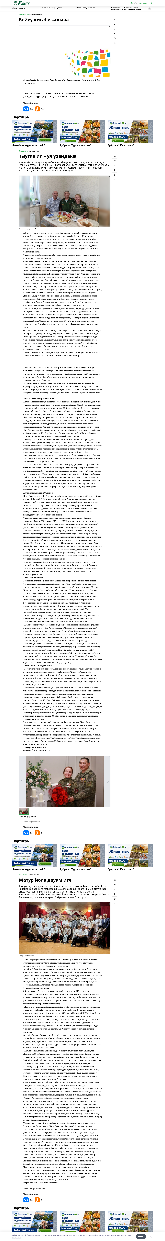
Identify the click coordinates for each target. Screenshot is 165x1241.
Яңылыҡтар (18, 8)
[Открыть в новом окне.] (28, 108)
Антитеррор (143, 3)
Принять (141, 1236)
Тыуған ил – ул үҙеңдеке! (52, 8)
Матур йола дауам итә (85, 8)
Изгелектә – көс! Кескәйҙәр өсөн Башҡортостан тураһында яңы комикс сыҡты (127, 9)
